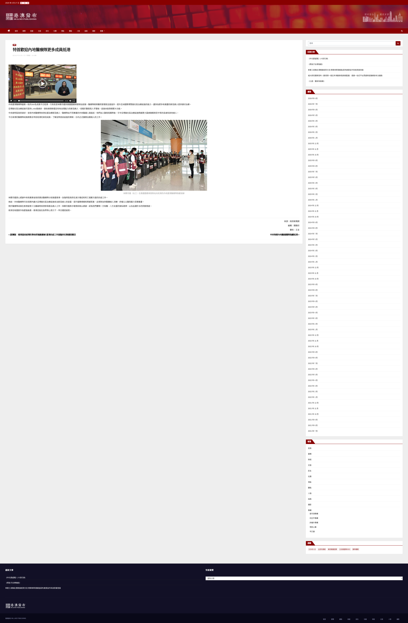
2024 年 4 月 (313, 245)
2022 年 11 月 (313, 341)
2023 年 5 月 (313, 307)
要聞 (24, 31)
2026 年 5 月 (313, 115)
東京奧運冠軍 (332, 549)
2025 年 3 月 (313, 189)
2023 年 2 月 (313, 324)
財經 (31, 31)
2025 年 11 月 (313, 149)
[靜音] (70, 101)
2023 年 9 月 (313, 284)
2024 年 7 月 (313, 234)
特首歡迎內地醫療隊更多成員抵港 (41, 49)
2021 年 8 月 (313, 425)
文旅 (39, 31)
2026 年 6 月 (313, 110)
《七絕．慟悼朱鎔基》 (316, 81)
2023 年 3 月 (313, 318)
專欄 (102, 31)
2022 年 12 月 (313, 335)
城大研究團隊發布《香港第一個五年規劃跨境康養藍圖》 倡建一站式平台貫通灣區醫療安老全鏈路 (345, 75)
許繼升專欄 (314, 523)
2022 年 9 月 (313, 352)
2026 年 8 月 (313, 98)
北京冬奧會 (322, 549)
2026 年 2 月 (313, 132)
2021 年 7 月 (313, 431)
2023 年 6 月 (313, 301)
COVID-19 (312, 549)
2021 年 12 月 (313, 403)
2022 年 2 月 (313, 391)
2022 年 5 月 (313, 375)
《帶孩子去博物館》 (316, 64)
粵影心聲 (313, 527)
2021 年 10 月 (313, 414)
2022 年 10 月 (313, 346)
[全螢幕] (74, 101)
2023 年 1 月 (313, 329)
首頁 (16, 31)
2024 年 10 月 (313, 217)
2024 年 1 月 (313, 262)
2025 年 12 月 (313, 143)
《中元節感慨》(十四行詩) (318, 59)
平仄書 (312, 531)
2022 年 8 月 (313, 358)
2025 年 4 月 (313, 183)
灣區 (62, 31)
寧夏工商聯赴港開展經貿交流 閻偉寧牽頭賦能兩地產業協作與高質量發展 (336, 70)
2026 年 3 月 (313, 127)
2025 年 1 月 (313, 200)
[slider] (40, 100)
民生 (47, 31)
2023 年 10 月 (313, 279)
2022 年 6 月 (313, 369)
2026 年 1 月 (313, 138)
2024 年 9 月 (313, 222)
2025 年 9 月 (313, 160)
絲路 (86, 31)
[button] (402, 31)
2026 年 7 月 (313, 104)
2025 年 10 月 (313, 155)
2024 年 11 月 (313, 211)
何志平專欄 (314, 518)
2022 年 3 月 (313, 386)
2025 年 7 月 (313, 172)
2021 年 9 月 (313, 420)
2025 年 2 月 (313, 194)
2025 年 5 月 (313, 177)
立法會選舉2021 (344, 549)
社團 (55, 31)
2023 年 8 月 (313, 290)
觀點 (70, 31)
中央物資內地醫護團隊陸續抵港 (284, 235)
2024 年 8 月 (313, 228)
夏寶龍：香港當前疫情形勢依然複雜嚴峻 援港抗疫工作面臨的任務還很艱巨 (43, 235)
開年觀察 (356, 549)
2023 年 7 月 (313, 296)
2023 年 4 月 (313, 313)
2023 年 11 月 (313, 273)
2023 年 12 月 (313, 267)
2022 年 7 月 (313, 363)
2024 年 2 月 (313, 256)
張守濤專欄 (314, 514)
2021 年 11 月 (313, 408)
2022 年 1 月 (313, 397)
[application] (42, 84)
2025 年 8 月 (313, 166)
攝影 (93, 31)
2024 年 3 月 (313, 251)
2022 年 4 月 (313, 380)
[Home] (8, 31)
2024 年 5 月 (313, 239)
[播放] (11, 101)
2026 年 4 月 (313, 121)
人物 (78, 31)
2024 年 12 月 (313, 205)
